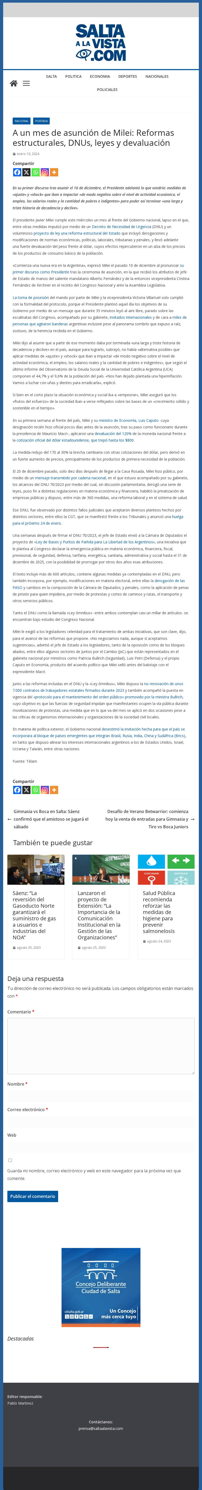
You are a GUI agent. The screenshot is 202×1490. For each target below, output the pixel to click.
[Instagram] (45, 172)
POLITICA (73, 76)
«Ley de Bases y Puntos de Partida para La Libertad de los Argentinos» (94, 541)
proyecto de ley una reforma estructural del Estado (78, 233)
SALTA (51, 76)
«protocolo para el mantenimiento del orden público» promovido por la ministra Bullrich (108, 696)
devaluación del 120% (113, 433)
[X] (26, 172)
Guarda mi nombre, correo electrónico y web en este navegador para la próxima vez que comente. (94, 1174)
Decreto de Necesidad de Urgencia (121, 226)
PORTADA (41, 121)
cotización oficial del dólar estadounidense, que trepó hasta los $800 (75, 440)
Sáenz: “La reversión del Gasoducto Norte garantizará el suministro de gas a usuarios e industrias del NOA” (34, 915)
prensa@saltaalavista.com (101, 1428)
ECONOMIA (100, 76)
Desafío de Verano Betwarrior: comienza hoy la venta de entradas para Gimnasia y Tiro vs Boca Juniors (146, 819)
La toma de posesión (31, 297)
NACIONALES (157, 76)
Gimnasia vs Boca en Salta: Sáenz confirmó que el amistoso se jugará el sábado (51, 819)
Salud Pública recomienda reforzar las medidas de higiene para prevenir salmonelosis (159, 912)
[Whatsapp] (36, 172)
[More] (54, 172)
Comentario (20, 1012)
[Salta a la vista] (13, 83)
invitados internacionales (131, 317)
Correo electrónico (27, 1109)
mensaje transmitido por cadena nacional (70, 477)
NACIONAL (21, 121)
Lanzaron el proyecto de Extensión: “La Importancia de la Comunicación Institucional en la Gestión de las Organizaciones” (99, 915)
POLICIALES (107, 89)
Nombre (17, 1084)
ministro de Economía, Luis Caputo (129, 420)
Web (11, 1135)
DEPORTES (127, 76)
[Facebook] (17, 172)
